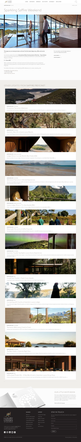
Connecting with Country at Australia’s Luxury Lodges (23, 302)
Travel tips (40, 416)
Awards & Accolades (17, 154)
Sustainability (51, 1)
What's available (41, 420)
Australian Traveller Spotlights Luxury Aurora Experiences (24, 253)
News (14, 276)
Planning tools (29, 426)
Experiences (38, 1)
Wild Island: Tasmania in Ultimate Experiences (21, 180)
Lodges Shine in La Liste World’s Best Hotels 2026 (22, 156)
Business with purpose (30, 416)
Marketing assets (29, 422)
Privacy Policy (75, 437)
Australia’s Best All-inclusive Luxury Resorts (20, 132)
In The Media (15, 106)
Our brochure (40, 426)
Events (12, 5)
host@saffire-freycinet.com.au (11, 70)
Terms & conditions (68, 437)
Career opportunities (30, 418)
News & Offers (58, 1)
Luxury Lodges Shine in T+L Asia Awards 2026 (21, 205)
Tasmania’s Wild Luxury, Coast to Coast (19, 327)
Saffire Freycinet (7, 5)
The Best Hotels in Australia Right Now (19, 351)
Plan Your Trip (45, 1)
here (5, 52)
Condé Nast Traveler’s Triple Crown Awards (20, 278)
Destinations (32, 1)
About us (28, 414)
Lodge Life (17, 426)
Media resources (29, 424)
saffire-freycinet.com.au (9, 73)
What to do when (41, 422)
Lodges (26, 1)
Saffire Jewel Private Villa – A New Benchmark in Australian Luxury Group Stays (31, 375)
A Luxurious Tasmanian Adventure (17, 108)
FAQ (39, 424)
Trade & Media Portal (30, 420)
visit (40, 68)
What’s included (41, 418)
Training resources (29, 428)
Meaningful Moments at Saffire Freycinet (19, 229)
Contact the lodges (42, 414)
